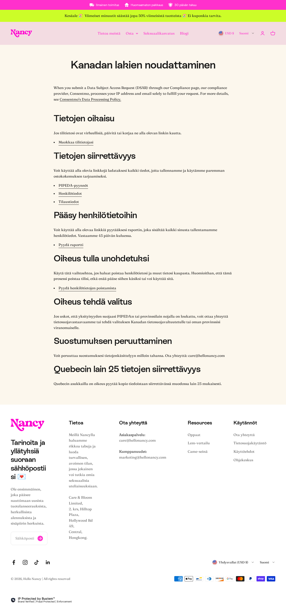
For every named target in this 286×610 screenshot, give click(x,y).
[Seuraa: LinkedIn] (48, 562)
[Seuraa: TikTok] (37, 562)
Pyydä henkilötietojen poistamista (87, 288)
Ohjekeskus (243, 460)
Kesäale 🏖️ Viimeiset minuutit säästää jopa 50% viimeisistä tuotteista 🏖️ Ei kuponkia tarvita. (143, 15)
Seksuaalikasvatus (159, 33)
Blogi (184, 33)
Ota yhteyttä (244, 434)
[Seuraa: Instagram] (25, 562)
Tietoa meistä (109, 33)
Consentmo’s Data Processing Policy (90, 99)
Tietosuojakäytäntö (249, 443)
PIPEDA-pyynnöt (73, 185)
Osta (130, 33)
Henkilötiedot (70, 193)
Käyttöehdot (243, 451)
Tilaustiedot (69, 201)
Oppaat (194, 434)
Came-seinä (198, 451)
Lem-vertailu (199, 443)
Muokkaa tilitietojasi (76, 142)
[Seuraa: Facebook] (14, 562)
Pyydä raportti (71, 244)
